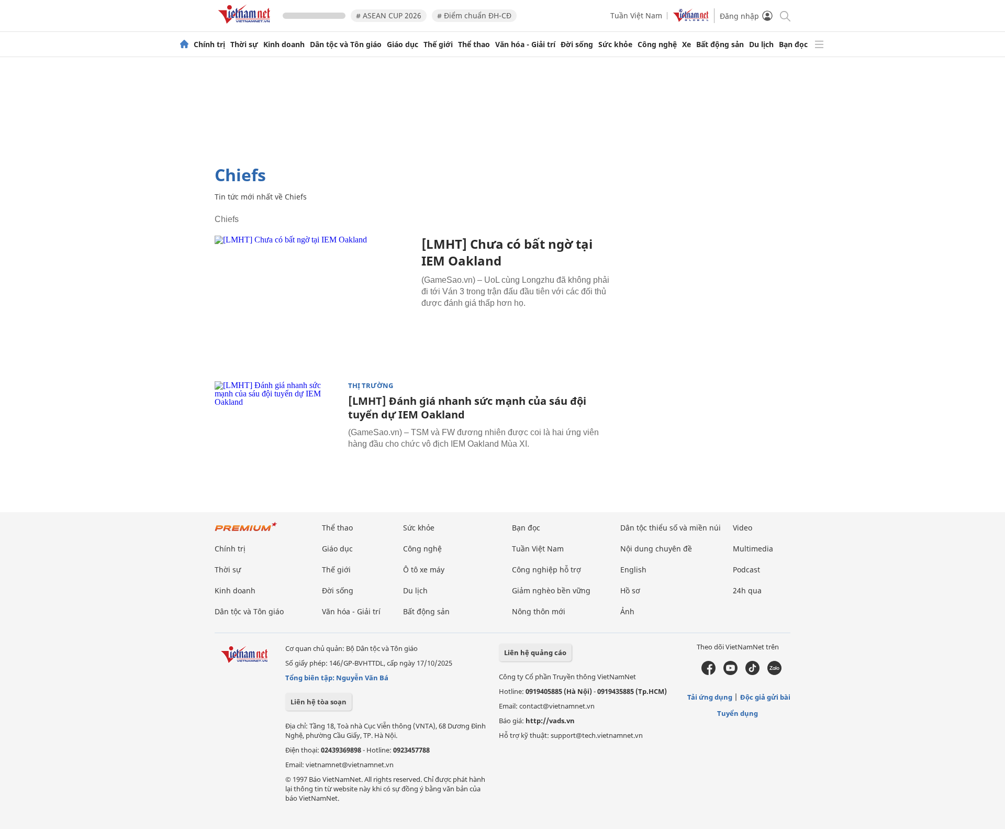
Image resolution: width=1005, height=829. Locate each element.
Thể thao (474, 44)
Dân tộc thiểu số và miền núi (670, 528)
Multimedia (753, 549)
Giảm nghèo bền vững (551, 590)
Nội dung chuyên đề (656, 549)
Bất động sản (720, 44)
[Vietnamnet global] (691, 19)
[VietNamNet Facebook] (708, 672)
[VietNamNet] (184, 44)
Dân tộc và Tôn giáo (346, 44)
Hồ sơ (630, 590)
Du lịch (761, 44)
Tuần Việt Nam (636, 15)
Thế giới (438, 44)
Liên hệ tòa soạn (319, 701)
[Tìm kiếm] (784, 15)
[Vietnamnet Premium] (246, 532)
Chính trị (209, 44)
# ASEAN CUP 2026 (388, 15)
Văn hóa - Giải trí (525, 44)
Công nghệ (657, 44)
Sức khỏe (615, 44)
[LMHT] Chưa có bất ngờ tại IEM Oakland (507, 252)
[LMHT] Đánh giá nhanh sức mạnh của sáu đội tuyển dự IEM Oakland (467, 408)
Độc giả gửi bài (765, 697)
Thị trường (370, 385)
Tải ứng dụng (709, 697)
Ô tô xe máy (423, 569)
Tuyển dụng (737, 713)
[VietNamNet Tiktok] (752, 672)
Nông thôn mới (538, 611)
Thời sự (244, 44)
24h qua (747, 590)
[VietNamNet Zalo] (774, 672)
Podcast (746, 569)
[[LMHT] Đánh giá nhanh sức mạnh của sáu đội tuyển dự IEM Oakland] (277, 423)
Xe (686, 44)
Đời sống (577, 44)
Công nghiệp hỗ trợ (546, 569)
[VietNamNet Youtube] (730, 672)
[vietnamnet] (246, 25)
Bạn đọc (793, 44)
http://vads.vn (550, 720)
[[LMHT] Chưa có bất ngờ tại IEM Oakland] (314, 302)
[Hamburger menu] (819, 44)
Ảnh (627, 611)
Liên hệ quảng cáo (535, 652)
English (633, 569)
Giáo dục (402, 44)
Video (742, 528)
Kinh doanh (284, 44)
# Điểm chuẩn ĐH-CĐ (474, 15)
